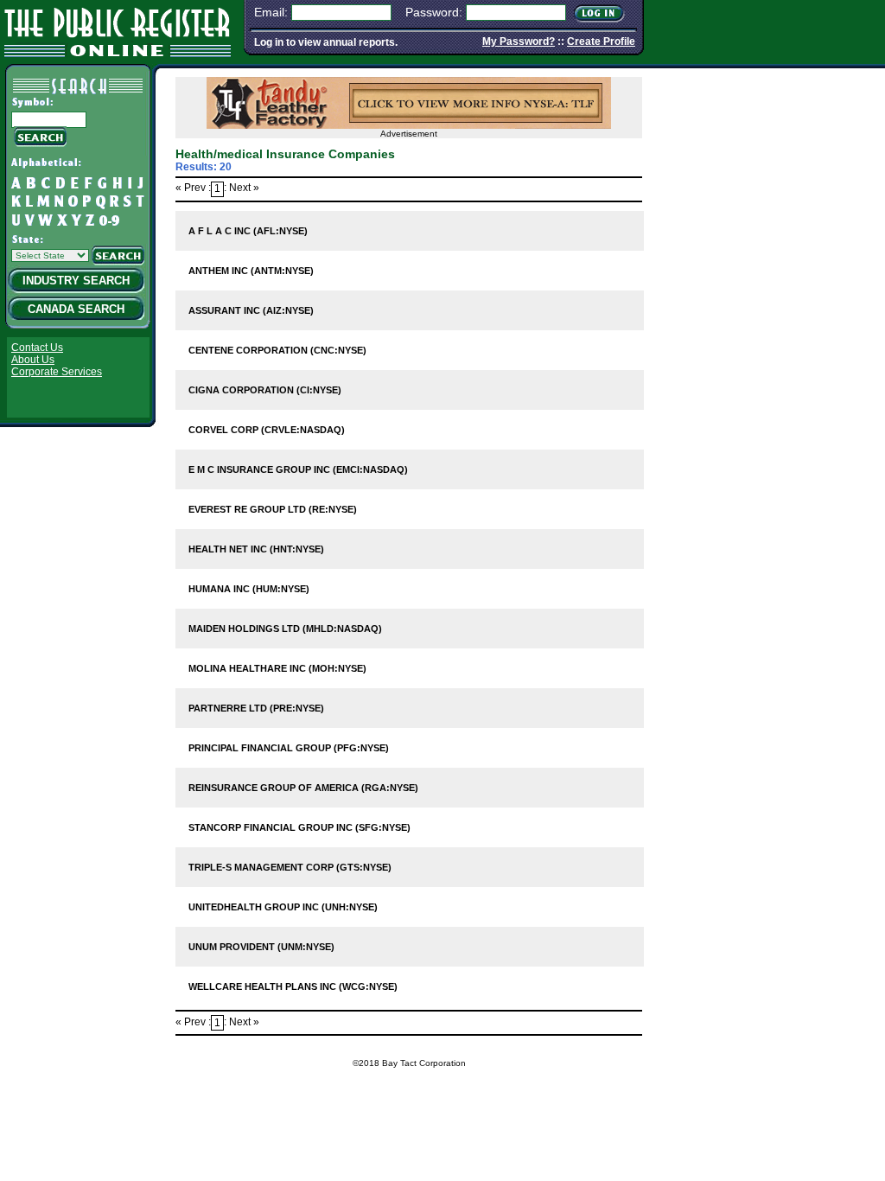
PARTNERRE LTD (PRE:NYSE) (256, 708)
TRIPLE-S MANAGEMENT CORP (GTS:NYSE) (290, 867)
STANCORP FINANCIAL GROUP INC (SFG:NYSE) (299, 827)
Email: (271, 12)
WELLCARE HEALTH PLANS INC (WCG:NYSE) (293, 986)
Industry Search (76, 280)
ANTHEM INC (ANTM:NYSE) (251, 270)
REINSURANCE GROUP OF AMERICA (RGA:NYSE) (303, 787)
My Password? (518, 41)
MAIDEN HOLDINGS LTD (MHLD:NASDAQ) (285, 628)
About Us (32, 360)
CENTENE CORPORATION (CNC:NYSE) (277, 350)
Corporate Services (56, 372)
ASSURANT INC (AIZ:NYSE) (251, 310)
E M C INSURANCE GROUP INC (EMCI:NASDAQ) (298, 469)
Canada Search (76, 309)
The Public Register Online (117, 30)
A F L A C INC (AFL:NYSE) (248, 231)
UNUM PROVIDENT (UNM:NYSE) (261, 947)
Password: (433, 12)
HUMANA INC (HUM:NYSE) (248, 589)
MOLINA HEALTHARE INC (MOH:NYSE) (277, 668)
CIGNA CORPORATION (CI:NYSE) (264, 390)
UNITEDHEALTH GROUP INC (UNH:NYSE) (283, 907)
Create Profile (601, 41)
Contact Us (37, 348)
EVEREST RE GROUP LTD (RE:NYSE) (272, 509)
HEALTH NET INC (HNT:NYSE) (256, 549)
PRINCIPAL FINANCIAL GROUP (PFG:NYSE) (288, 748)
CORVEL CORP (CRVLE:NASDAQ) (266, 430)
